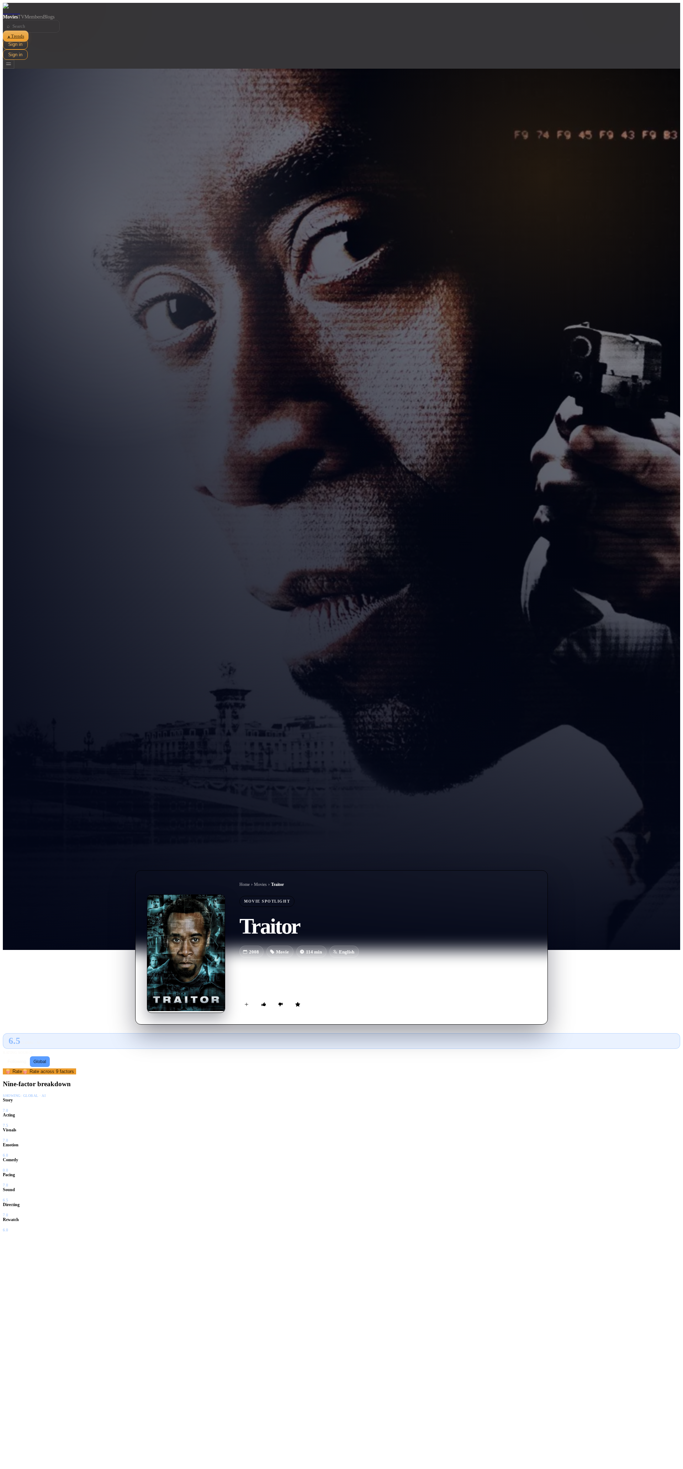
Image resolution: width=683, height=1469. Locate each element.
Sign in (15, 44)
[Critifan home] (341, 8)
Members (34, 17)
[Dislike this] (281, 1004)
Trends (15, 36)
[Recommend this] (263, 1004)
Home (244, 884)
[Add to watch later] (246, 1004)
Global (39, 1062)
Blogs (48, 17)
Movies (10, 17)
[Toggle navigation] (8, 64)
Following (16, 1062)
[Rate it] (298, 1004)
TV (21, 17)
